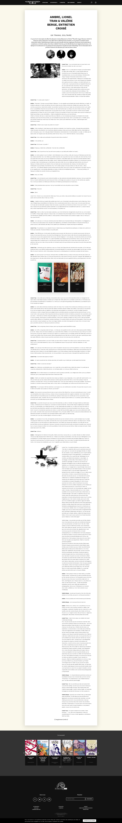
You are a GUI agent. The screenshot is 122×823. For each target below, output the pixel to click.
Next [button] (97, 752)
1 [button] (60, 766)
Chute (44, 284)
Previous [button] (23, 752)
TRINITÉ (77, 284)
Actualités (61, 806)
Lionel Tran (61, 59)
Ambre (50, 59)
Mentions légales (61, 816)
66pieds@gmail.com (61, 814)
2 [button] (62, 766)
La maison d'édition (36, 809)
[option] (31, 753)
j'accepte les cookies (89, 820)
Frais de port (86, 809)
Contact (86, 806)
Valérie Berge (71, 59)
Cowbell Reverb (91, 757)
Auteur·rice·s (36, 806)
